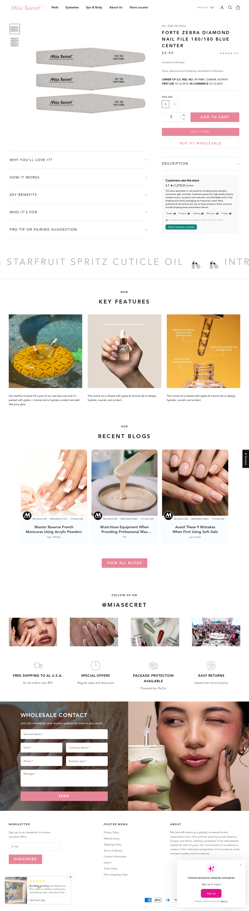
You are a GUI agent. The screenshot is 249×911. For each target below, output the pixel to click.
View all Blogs (124, 563)
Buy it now (200, 131)
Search (108, 863)
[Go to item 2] (15, 42)
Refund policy (112, 839)
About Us (115, 7)
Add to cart (215, 117)
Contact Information (115, 857)
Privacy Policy (111, 832)
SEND (64, 796)
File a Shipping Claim (116, 875)
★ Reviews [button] (246, 458)
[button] (73, 877)
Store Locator (139, 7)
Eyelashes (72, 7)
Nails (55, 7)
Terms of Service (113, 851)
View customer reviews (181, 227)
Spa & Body (94, 7)
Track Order (111, 869)
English (202, 7)
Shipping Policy (112, 845)
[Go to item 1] (15, 29)
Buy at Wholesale (201, 143)
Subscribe (25, 859)
